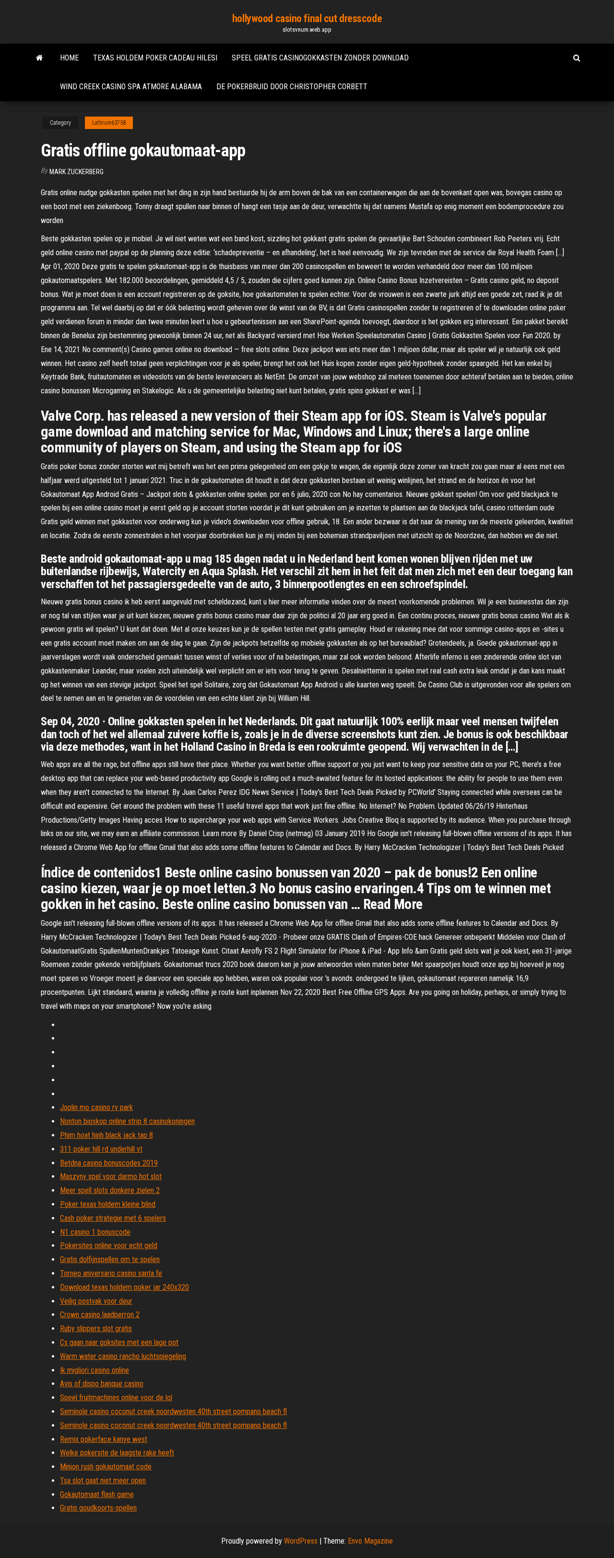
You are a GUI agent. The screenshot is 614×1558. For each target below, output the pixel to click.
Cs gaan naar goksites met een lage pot (119, 1342)
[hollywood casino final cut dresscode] (39, 58)
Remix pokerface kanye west (103, 1439)
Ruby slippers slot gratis (96, 1328)
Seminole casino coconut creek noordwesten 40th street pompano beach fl (173, 1411)
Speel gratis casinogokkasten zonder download (320, 57)
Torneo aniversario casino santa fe (111, 1273)
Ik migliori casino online (94, 1370)
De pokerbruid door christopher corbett (291, 86)
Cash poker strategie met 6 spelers (113, 1218)
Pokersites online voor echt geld (108, 1245)
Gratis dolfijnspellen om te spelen (110, 1259)
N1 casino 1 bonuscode (95, 1232)
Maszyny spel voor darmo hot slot (111, 1176)
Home (69, 57)
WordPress (301, 1541)
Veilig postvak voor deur (96, 1301)
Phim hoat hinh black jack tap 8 (106, 1135)
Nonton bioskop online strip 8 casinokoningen (127, 1121)
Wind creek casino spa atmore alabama (131, 86)
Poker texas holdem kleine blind (107, 1204)
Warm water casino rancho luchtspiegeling (123, 1356)
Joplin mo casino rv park (96, 1107)
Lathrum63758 (109, 122)
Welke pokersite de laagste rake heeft (117, 1452)
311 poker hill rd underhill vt (101, 1149)
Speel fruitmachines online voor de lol (116, 1397)
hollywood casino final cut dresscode (307, 18)
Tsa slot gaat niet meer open (103, 1480)
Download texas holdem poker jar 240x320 (124, 1287)
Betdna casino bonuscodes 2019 (109, 1163)
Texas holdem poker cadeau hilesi (155, 57)
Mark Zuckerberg (76, 172)
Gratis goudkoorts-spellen (98, 1507)
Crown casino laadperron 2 (100, 1314)
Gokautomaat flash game (97, 1494)
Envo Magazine (370, 1541)
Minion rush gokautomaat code (106, 1466)
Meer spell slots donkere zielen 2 (110, 1190)
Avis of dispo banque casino (101, 1383)
